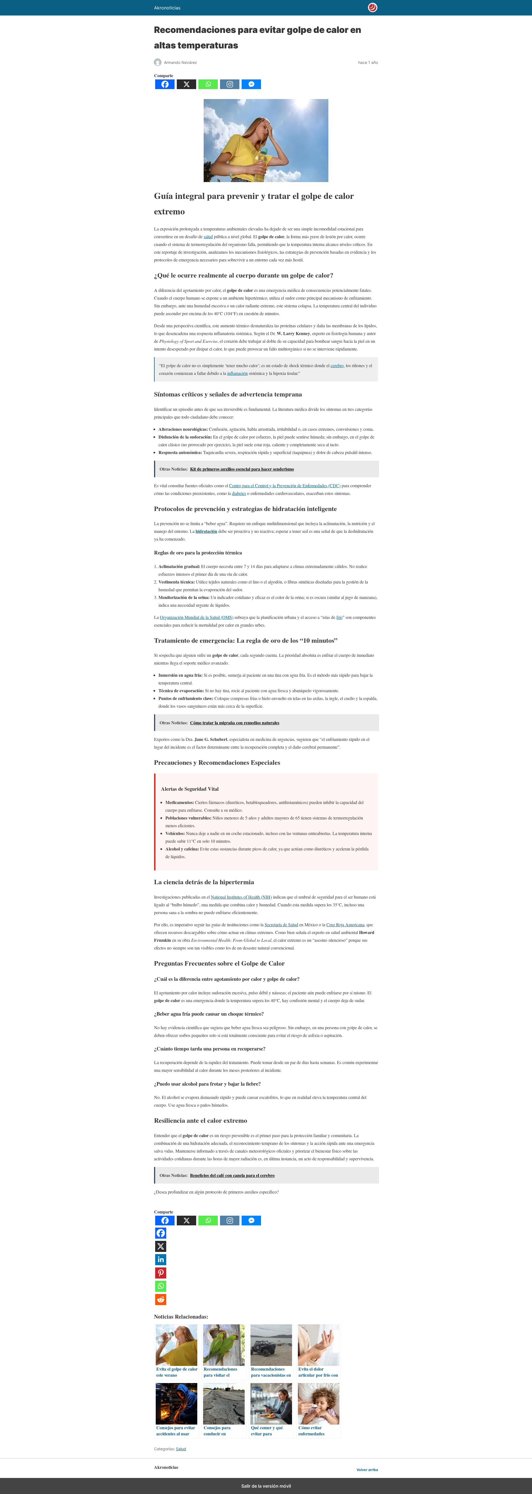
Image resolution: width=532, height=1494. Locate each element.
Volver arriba (367, 1470)
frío (339, 617)
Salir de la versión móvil (266, 1486)
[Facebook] (165, 87)
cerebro (337, 365)
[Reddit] (160, 1303)
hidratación (206, 531)
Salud (181, 1448)
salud (208, 236)
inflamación (237, 373)
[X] (186, 87)
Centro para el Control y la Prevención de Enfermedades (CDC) (285, 485)
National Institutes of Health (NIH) (241, 897)
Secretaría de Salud (281, 924)
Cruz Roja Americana (345, 924)
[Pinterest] (160, 1277)
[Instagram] (230, 87)
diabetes (239, 493)
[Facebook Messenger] (251, 87)
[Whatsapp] (208, 87)
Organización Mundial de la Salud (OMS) (196, 617)
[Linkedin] (160, 1263)
